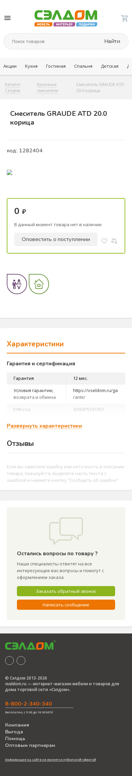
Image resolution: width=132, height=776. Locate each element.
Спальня (83, 66)
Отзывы (20, 443)
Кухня (31, 66)
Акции (10, 66)
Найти (111, 41)
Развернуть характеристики (44, 426)
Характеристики (35, 344)
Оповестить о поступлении (56, 239)
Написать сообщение (66, 605)
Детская (109, 66)
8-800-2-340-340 (28, 704)
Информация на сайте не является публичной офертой (50, 759)
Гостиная (56, 66)
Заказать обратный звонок (66, 591)
